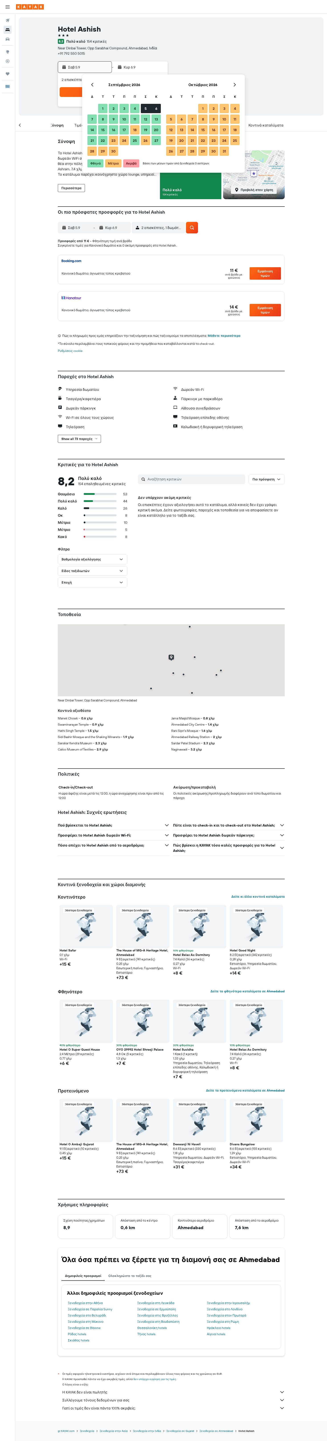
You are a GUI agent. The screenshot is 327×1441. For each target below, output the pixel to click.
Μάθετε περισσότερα (224, 336)
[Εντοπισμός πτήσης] (7, 61)
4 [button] (135, 108)
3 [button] (124, 108)
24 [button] (124, 140)
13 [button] (156, 119)
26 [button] (145, 140)
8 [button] (103, 119)
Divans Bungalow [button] (242, 1144)
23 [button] (113, 140)
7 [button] (92, 119)
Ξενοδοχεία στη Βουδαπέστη (158, 1322)
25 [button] (135, 140)
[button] (7, 7)
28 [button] (92, 151)
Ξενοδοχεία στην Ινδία (147, 1431)
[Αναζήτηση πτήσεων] (7, 20)
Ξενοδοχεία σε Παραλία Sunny (90, 1309)
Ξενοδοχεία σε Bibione (84, 1328)
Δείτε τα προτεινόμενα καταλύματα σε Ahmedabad (245, 1090)
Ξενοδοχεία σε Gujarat (180, 1431)
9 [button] (114, 119)
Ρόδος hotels (77, 1334)
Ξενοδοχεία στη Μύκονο (85, 1322)
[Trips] (7, 73)
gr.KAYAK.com (66, 1431)
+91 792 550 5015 (71, 53)
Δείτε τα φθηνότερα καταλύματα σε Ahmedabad (247, 991)
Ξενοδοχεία (87, 1431)
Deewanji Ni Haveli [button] (187, 1144)
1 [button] (102, 108)
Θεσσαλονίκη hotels (152, 1328)
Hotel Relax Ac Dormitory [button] (191, 955)
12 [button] (145, 119)
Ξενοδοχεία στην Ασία (114, 1431)
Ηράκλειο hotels (218, 1328)
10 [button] (124, 119)
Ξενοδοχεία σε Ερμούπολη (156, 1309)
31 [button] (224, 151)
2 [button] (114, 108)
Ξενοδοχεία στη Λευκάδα (155, 1303)
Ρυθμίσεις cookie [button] (70, 351)
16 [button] (113, 130)
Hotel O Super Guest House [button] (80, 1050)
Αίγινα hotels (216, 1334)
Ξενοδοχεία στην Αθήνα (85, 1303)
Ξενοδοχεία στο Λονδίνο (224, 1309)
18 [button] (135, 130)
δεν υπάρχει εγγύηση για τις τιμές (154, 1379)
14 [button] (92, 130)
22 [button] (103, 140)
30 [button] (113, 151)
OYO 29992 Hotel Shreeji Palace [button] (140, 1050)
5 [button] (146, 108)
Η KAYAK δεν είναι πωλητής (84, 1392)
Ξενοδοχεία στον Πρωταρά (226, 1315)
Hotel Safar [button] (68, 950)
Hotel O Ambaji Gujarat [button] (77, 1144)
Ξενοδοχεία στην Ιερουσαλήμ (228, 1303)
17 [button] (124, 130)
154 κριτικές (97, 41)
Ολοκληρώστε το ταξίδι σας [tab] (129, 1276)
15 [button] (103, 130)
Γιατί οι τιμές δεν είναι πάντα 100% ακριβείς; (98, 1408)
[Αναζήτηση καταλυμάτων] (7, 29)
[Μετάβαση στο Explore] (7, 51)
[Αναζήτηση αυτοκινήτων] (7, 39)
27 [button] (156, 140)
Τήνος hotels (146, 1334)
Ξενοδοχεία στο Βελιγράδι (87, 1315)
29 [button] (103, 151)
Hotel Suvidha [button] (183, 1050)
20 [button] (156, 130)
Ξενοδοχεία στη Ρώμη (223, 1322)
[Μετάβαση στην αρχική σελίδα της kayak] (30, 7)
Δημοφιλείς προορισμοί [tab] (83, 1276)
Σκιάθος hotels (78, 1340)
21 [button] (92, 140)
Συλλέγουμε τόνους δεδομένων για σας (95, 1400)
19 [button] (145, 130)
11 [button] (134, 119)
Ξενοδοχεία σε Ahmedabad (216, 1431)
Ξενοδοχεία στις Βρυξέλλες (157, 1315)
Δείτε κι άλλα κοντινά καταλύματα (258, 897)
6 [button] (156, 108)
